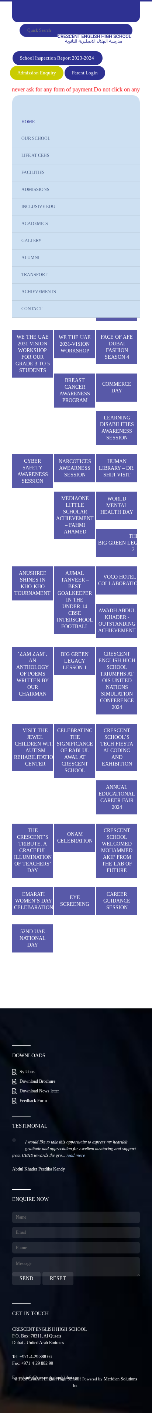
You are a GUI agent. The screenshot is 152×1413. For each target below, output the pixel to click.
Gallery (31, 240)
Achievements (38, 291)
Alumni (30, 257)
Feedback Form (33, 1100)
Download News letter (39, 1091)
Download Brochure (37, 1081)
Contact (31, 308)
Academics (34, 223)
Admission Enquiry (36, 73)
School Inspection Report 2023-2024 (57, 58)
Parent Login (85, 73)
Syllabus (27, 1071)
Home (28, 121)
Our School (35, 138)
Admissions (35, 189)
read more (75, 1155)
